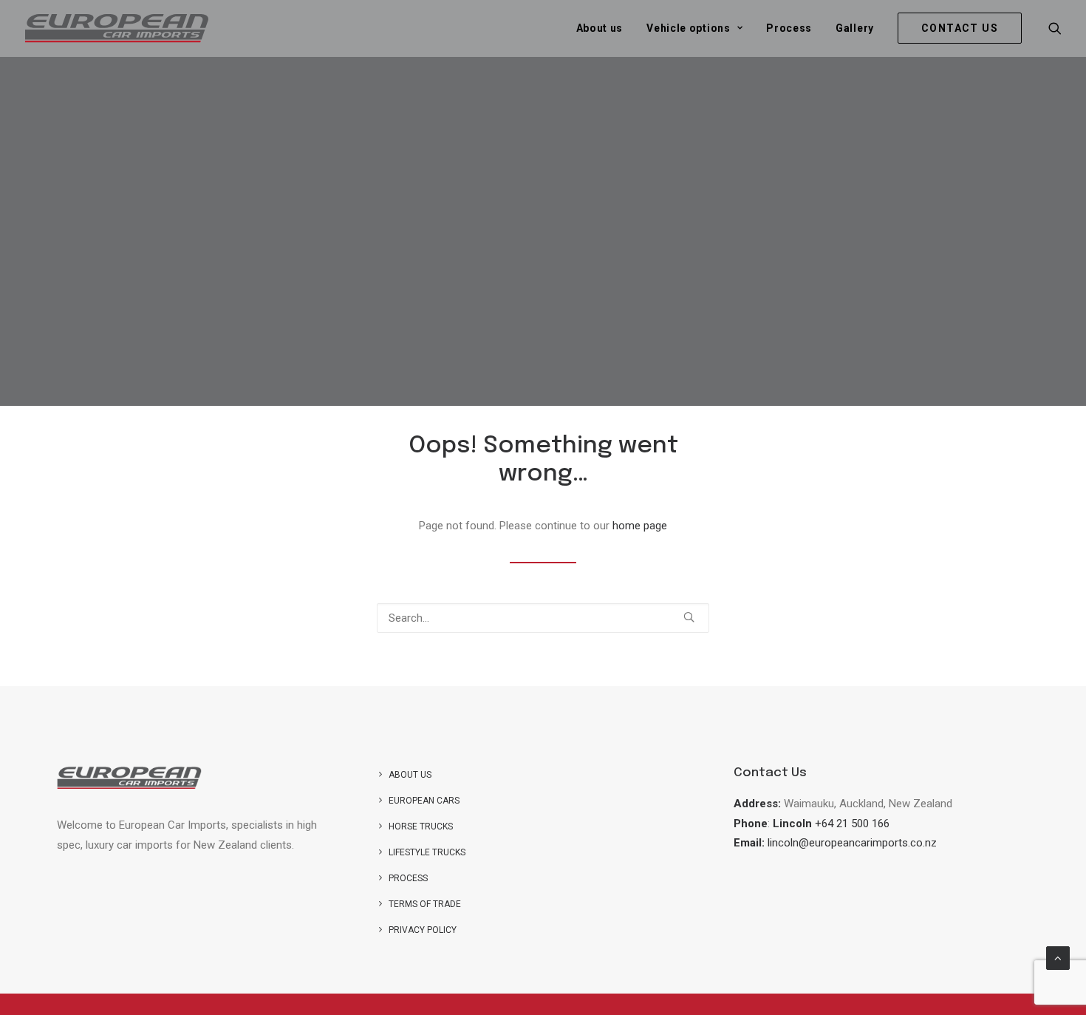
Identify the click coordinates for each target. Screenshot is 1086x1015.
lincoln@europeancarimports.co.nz (852, 842)
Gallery (855, 28)
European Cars (424, 800)
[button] (1055, 28)
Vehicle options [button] (688, 28)
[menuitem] (600, 28)
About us (600, 28)
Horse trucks (421, 826)
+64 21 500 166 (852, 823)
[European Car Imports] (116, 28)
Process (789, 28)
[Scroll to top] (1058, 957)
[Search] (543, 618)
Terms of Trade (425, 904)
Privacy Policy (423, 930)
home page (639, 525)
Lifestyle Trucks (427, 852)
